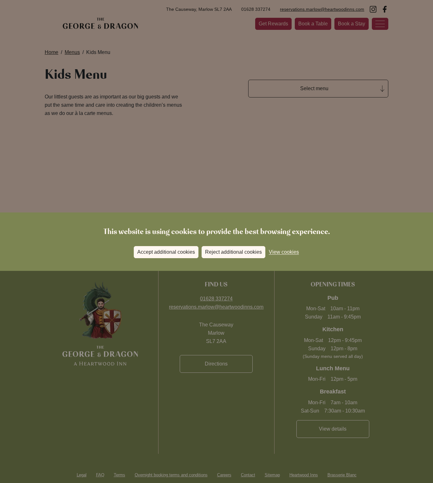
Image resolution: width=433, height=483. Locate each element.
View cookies (284, 252)
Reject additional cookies (233, 252)
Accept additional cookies (166, 252)
